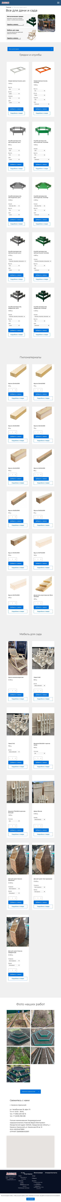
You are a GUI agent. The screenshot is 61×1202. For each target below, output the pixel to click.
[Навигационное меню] (58, 3)
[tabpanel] (30, 54)
